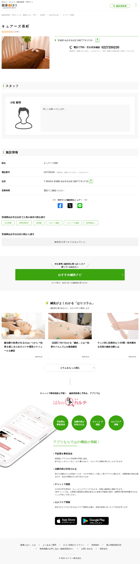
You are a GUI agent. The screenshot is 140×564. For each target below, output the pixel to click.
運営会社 (103, 549)
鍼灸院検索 (121, 6)
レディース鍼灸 (73, 223)
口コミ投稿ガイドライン (73, 545)
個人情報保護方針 (114, 545)
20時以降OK (24, 223)
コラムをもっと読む (70, 368)
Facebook (60, 205)
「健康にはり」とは (27, 545)
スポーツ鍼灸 (54, 223)
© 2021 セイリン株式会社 (70, 558)
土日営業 (8, 223)
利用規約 (95, 545)
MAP (97, 41)
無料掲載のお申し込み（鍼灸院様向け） (57, 549)
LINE (79, 205)
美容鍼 (38, 223)
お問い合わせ (87, 549)
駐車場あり (90, 223)
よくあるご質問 (49, 545)
